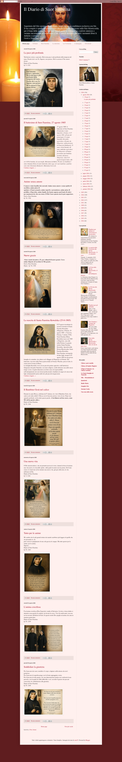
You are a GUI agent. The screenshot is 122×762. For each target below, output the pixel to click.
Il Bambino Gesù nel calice (36, 389)
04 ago (86, 162)
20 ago (86, 121)
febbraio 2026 (87, 186)
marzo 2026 (86, 184)
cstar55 (76, 740)
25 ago (86, 108)
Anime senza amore (33, 181)
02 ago (86, 167)
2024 (82, 195)
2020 (82, 205)
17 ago (86, 128)
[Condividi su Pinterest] (51, 114)
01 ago (86, 170)
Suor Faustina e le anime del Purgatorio (93, 323)
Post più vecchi (69, 726)
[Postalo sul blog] (46, 114)
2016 (82, 216)
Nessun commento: (36, 113)
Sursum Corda (85, 389)
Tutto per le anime (32, 533)
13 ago (86, 139)
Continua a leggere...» (30, 168)
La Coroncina (67, 43)
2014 (82, 221)
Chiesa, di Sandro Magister (89, 366)
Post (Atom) (33, 730)
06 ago (86, 157)
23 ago (86, 113)
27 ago (86, 102)
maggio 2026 (86, 178)
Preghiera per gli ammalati (93, 306)
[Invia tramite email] (44, 114)
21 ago (86, 118)
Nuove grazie (30, 255)
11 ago (86, 144)
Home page (25, 43)
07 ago (86, 154)
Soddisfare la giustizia (34, 666)
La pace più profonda (33, 52)
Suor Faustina (45, 43)
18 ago (86, 126)
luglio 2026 (86, 173)
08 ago (86, 152)
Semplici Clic (85, 386)
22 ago (86, 115)
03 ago (86, 165)
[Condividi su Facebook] (49, 114)
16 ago (86, 131)
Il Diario (35, 43)
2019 (82, 208)
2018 (82, 210)
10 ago (86, 147)
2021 (82, 203)
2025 (82, 192)
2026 (82, 92)
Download (88, 43)
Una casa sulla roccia (87, 392)
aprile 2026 (86, 181)
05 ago (86, 160)
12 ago (86, 141)
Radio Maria (84, 383)
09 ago (86, 149)
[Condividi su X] (47, 114)
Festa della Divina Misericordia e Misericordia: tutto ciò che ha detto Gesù (89, 342)
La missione (56, 43)
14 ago (86, 136)
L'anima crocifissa (32, 606)
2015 (82, 218)
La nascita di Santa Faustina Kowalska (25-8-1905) (47, 320)
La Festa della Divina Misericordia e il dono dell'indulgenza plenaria (89, 271)
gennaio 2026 (86, 189)
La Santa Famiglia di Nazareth (87, 374)
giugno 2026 (86, 176)
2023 (82, 197)
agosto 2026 (86, 95)
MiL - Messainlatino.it (87, 378)
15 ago (86, 134)
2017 (82, 213)
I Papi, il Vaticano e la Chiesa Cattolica (87, 369)
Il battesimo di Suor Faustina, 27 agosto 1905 (45, 122)
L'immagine (78, 43)
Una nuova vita (31, 461)
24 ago (86, 110)
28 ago (86, 97)
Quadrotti (84, 380)
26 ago (86, 105)
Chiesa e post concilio (87, 363)
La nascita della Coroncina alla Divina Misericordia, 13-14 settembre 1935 (89, 251)
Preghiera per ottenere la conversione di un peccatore (92, 231)
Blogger (88, 740)
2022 (82, 200)
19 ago (86, 123)
